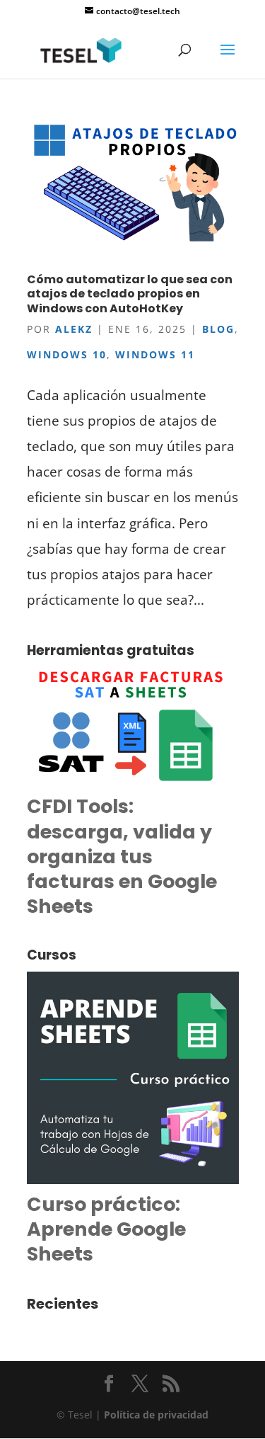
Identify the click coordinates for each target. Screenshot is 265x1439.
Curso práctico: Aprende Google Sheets (106, 1229)
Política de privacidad (156, 1414)
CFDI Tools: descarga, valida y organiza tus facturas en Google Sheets (122, 855)
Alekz (74, 329)
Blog (218, 329)
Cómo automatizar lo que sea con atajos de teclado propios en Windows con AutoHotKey (129, 294)
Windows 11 (155, 354)
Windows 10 (67, 354)
